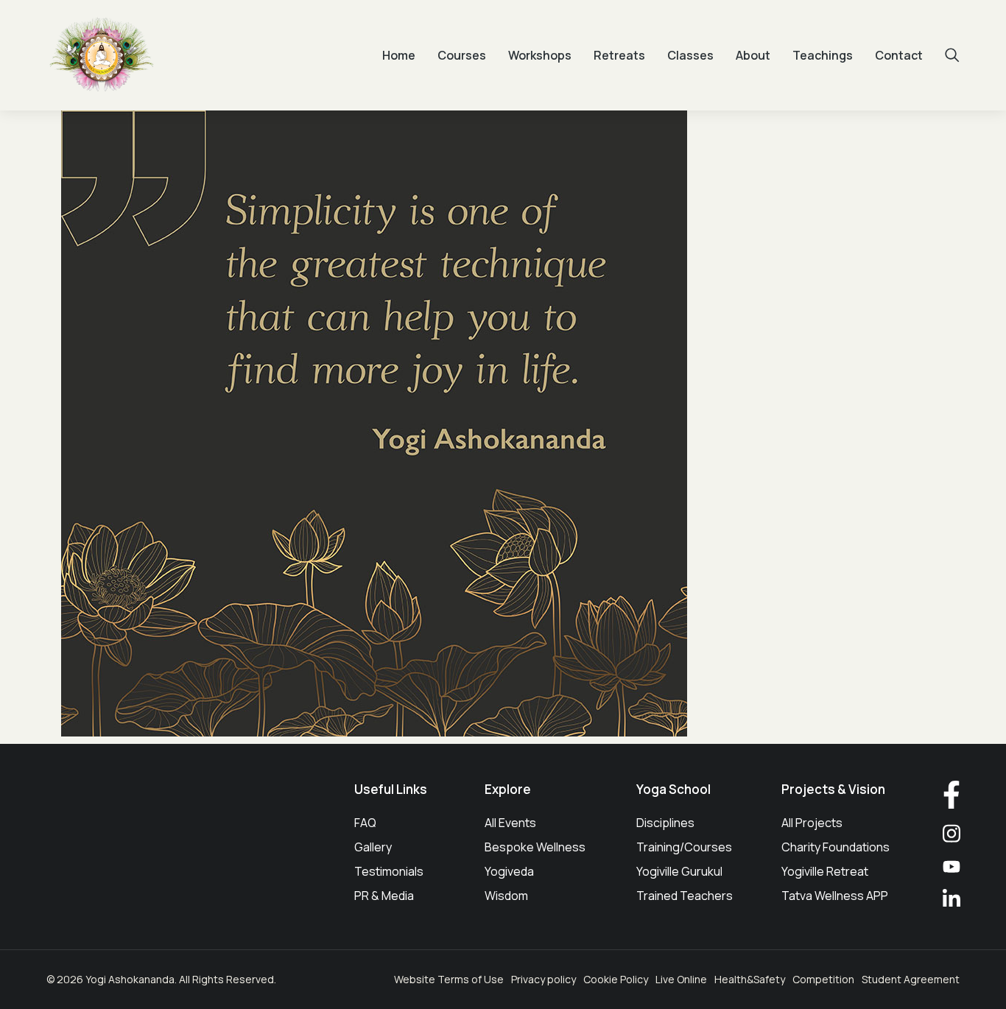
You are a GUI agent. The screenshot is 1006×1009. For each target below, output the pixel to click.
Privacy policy (543, 979)
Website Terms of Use (449, 979)
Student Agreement (911, 979)
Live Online (681, 979)
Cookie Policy (615, 979)
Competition (823, 979)
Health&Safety (749, 979)
